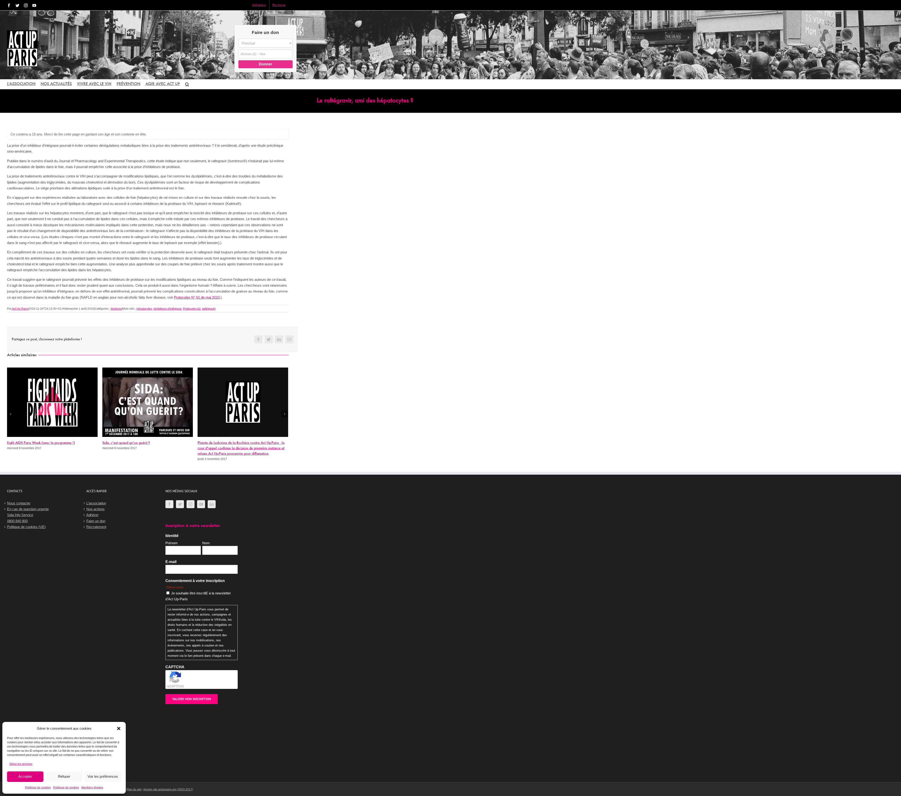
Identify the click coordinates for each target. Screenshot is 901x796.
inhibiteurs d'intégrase (167, 308)
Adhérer (92, 515)
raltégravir (208, 308)
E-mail (170, 562)
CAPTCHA (174, 667)
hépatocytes (144, 308)
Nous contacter (19, 503)
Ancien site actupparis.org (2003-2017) (168, 789)
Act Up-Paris (20, 308)
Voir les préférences (103, 776)
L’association (96, 503)
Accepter (25, 776)
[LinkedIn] (212, 504)
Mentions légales (92, 787)
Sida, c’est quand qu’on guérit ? (31, 443)
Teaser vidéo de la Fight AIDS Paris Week (229, 443)
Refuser (64, 776)
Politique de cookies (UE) (26, 527)
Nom (206, 543)
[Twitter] (180, 504)
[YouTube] (201, 504)
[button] (118, 728)
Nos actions (95, 509)
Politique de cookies (38, 787)
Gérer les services (20, 764)
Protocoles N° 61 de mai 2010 (197, 297)
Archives (116, 308)
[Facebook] (169, 504)
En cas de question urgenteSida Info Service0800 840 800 (28, 515)
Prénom (171, 543)
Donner (265, 64)
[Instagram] (191, 504)
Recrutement (96, 527)
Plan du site (133, 789)
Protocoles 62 (192, 308)
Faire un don (95, 521)
